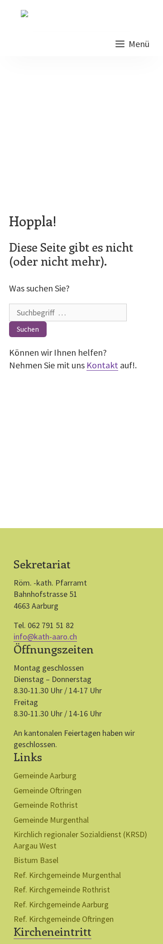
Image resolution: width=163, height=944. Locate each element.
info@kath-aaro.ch (45, 636)
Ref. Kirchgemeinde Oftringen (64, 919)
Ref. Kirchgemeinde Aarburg (61, 904)
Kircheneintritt (52, 931)
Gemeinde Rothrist (46, 805)
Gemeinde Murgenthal (51, 820)
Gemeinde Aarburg (45, 775)
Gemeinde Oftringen (48, 790)
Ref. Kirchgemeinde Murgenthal (67, 875)
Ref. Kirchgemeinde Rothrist (62, 889)
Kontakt (102, 365)
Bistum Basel (36, 860)
